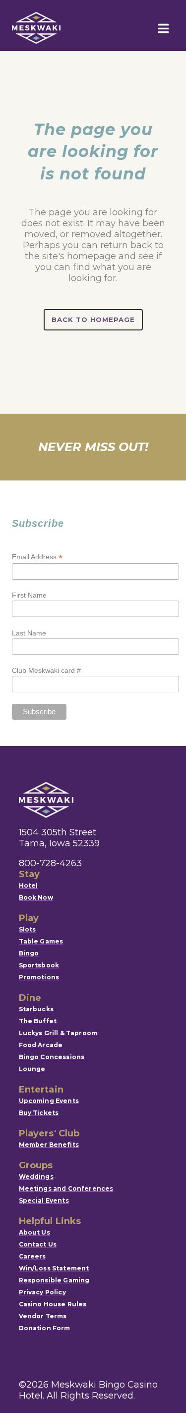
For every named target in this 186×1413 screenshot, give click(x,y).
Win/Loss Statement (54, 1268)
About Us (34, 1232)
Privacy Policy (42, 1292)
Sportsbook (39, 965)
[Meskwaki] (36, 28)
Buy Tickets (39, 1112)
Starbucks (36, 1009)
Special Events (44, 1200)
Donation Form (44, 1328)
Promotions (39, 977)
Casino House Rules (53, 1304)
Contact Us (38, 1244)
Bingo (29, 953)
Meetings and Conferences (66, 1188)
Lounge (32, 1069)
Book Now (36, 897)
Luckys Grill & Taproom (58, 1033)
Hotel (28, 885)
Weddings (36, 1176)
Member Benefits (49, 1144)
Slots (27, 929)
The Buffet (38, 1021)
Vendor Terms (43, 1316)
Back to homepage (93, 319)
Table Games (41, 941)
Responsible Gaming (54, 1280)
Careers (32, 1256)
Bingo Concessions (52, 1057)
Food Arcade (41, 1045)
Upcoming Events (49, 1100)
